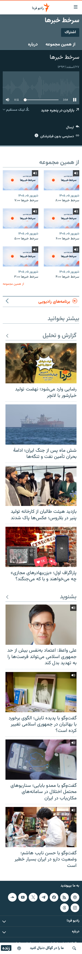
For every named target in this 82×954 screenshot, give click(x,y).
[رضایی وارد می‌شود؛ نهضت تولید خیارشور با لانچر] (41, 363)
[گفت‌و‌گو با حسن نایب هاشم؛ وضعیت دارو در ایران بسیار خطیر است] (41, 827)
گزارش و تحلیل (60, 335)
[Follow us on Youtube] (22, 897)
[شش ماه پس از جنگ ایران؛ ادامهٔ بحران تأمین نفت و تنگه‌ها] (41, 424)
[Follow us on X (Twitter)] (33, 897)
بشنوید (68, 597)
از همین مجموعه (60, 44)
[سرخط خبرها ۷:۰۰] (20, 180)
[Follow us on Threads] (64, 907)
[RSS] (64, 897)
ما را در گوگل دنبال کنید (47, 948)
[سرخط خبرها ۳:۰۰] (20, 256)
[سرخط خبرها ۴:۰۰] (61, 256)
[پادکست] (19, 948)
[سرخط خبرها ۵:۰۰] (20, 218)
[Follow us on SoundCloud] (12, 897)
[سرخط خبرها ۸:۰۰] (61, 180)
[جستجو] (74, 948)
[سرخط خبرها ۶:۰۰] (61, 218)
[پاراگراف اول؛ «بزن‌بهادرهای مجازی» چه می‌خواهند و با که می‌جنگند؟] (41, 547)
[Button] (72, 128)
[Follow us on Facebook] (54, 897)
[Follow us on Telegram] (43, 897)
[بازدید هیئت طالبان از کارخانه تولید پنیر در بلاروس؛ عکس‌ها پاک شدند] (41, 486)
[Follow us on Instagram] (75, 907)
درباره (33, 44)
